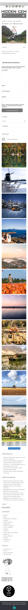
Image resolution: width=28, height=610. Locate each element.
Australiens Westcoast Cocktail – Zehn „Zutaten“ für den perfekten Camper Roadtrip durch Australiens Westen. (13, 482)
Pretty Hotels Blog (8, 552)
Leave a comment (19, 23)
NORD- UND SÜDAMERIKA (10, 532)
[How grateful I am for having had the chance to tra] (14, 256)
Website (4, 96)
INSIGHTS (6, 530)
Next (24, 47)
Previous (4, 47)
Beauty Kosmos (7, 549)
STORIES (5, 537)
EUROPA (5, 520)
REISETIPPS (6, 534)
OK (14, 607)
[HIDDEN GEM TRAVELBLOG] (14, 12)
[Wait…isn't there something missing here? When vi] (14, 383)
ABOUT (5, 4)
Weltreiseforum (7, 554)
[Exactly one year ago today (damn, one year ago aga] (14, 180)
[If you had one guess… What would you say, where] (14, 357)
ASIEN (5, 517)
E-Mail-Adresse (6, 91)
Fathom (5, 550)
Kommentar (5, 70)
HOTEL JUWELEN (8, 527)
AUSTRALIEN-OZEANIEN (10, 518)
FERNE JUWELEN (7, 522)
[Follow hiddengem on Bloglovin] (7, 574)
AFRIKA (5, 515)
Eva (12, 23)
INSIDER (5, 529)
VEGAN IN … (6, 541)
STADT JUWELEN (8, 536)
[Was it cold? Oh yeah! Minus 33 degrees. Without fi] (14, 206)
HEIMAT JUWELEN (8, 525)
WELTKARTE (11, 4)
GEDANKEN (6, 524)
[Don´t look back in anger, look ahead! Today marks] (14, 231)
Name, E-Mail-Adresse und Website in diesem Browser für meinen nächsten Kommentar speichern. (13, 105)
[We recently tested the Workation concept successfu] (14, 155)
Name (3, 85)
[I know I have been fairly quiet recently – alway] (14, 307)
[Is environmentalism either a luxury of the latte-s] (14, 433)
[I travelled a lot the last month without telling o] (14, 408)
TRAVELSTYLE (7, 539)
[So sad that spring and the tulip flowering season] (14, 281)
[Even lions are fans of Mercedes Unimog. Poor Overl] (14, 332)
